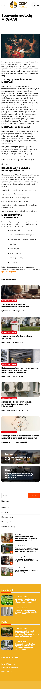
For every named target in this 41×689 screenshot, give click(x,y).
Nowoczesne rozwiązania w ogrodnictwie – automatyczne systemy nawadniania (26, 601)
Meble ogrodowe (7, 522)
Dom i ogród (5, 512)
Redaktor (6, 311)
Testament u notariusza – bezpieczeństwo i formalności (15, 305)
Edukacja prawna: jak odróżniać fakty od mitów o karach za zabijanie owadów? (20, 436)
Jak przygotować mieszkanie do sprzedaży (16, 337)
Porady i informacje (9, 301)
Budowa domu (6, 507)
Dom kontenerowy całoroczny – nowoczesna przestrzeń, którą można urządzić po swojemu (27, 549)
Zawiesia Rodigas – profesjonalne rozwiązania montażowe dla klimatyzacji (17, 404)
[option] (20, 685)
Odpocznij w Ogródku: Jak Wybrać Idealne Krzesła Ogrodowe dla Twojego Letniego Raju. (25, 646)
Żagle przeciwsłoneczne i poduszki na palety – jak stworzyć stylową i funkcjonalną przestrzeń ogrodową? (27, 633)
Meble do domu (7, 517)
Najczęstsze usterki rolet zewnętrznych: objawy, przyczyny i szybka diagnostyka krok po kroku (19, 370)
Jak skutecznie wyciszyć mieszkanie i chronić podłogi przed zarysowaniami (26, 538)
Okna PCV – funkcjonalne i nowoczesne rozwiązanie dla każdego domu (26, 612)
